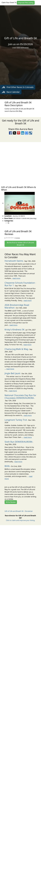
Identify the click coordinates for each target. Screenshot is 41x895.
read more (16, 278)
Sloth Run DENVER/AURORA (18, 441)
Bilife (7, 466)
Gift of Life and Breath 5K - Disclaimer (19, 511)
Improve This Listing (25, 3)
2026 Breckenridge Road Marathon (17, 306)
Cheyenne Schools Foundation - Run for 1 (20, 284)
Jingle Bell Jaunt (12, 373)
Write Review (11, 502)
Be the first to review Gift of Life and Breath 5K (20, 243)
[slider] (10, 237)
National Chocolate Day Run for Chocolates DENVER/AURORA (20, 396)
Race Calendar (13, 92)
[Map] (20, 163)
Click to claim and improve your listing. (20, 520)
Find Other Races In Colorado (20, 87)
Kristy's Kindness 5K (14, 329)
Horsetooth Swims (14, 260)
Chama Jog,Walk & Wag (16, 349)
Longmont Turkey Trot (16, 419)
